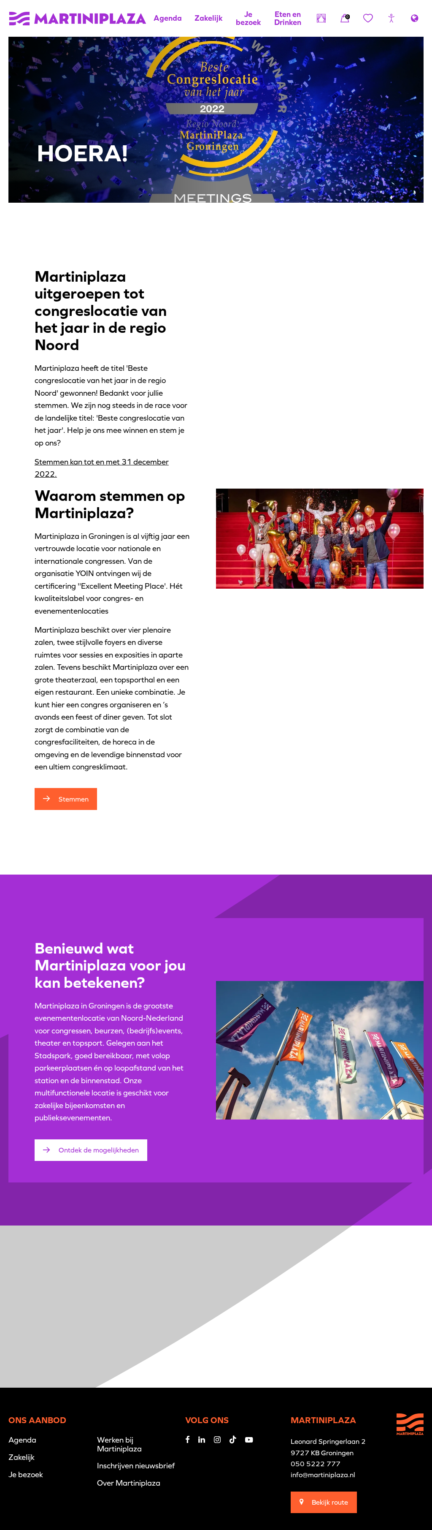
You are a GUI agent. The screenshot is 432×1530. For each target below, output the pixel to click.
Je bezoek (248, 18)
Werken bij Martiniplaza (119, 1444)
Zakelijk (208, 18)
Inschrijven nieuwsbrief (136, 1465)
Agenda (168, 18)
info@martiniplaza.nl (323, 1474)
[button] (391, 18)
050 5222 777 (315, 1463)
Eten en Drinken (287, 18)
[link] (344, 18)
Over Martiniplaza (128, 1482)
